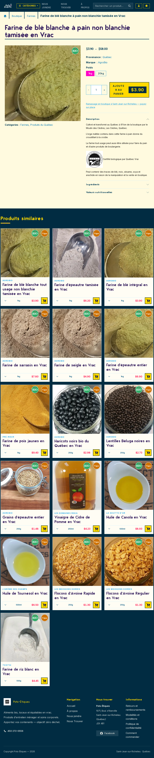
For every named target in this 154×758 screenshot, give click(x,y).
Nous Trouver (66, 6)
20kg (101, 73)
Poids (89, 67)
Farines (31, 15)
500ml (131, 528)
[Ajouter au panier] (44, 300)
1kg (90, 73)
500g (28, 680)
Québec (107, 57)
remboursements (135, 709)
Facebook (110, 733)
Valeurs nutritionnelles (99, 192)
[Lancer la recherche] (129, 6)
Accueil (71, 705)
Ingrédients (93, 184)
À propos (72, 710)
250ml (79, 528)
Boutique (17, 15)
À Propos (85, 6)
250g (79, 452)
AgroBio (102, 62)
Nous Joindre (46, 6)
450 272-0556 (15, 731)
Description (93, 119)
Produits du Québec (41, 124)
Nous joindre (74, 716)
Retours (130, 705)
